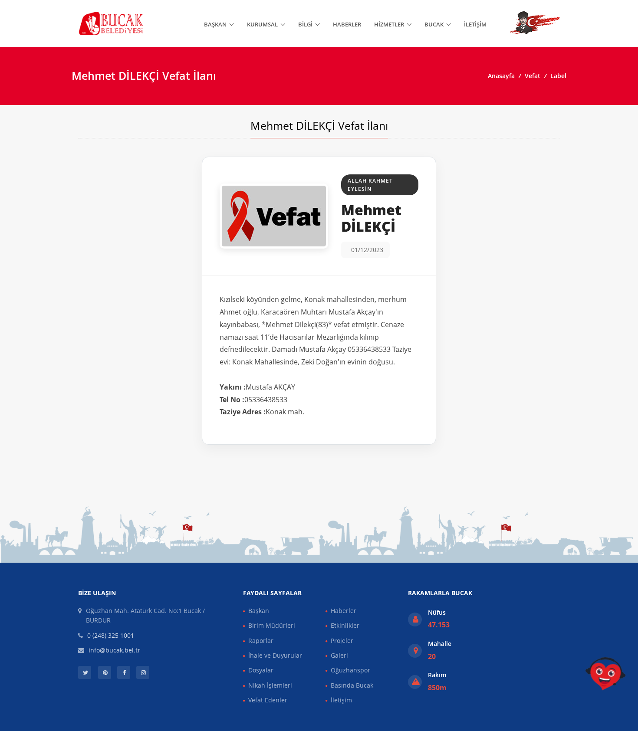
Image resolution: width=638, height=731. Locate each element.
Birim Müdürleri (271, 625)
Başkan (215, 24)
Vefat (532, 76)
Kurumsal (262, 24)
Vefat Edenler (267, 700)
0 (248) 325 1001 (110, 635)
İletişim (475, 24)
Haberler (347, 24)
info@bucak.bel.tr (114, 650)
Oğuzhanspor (350, 670)
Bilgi (305, 24)
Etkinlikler (345, 625)
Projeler (342, 640)
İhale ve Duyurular (275, 655)
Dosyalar (260, 670)
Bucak (434, 24)
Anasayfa (501, 76)
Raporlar (260, 640)
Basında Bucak (352, 685)
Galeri (339, 655)
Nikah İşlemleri (270, 685)
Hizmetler (389, 24)
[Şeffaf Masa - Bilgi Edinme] (605, 673)
